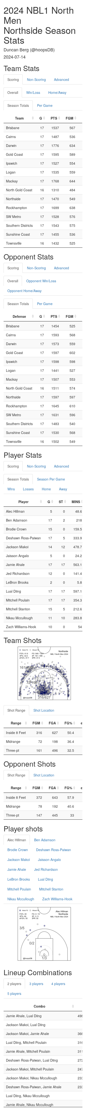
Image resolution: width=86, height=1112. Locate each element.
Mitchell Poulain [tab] (19, 889)
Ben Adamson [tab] (44, 839)
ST (61, 501)
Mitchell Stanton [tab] (51, 889)
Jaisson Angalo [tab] (49, 859)
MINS (76, 501)
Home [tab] (46, 489)
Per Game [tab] (45, 105)
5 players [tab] (14, 993)
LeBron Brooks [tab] (18, 879)
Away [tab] (63, 489)
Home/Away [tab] (57, 92)
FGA (52, 723)
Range (16, 723)
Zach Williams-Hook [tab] (57, 898)
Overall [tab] (12, 92)
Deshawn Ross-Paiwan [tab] (53, 849)
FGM (69, 118)
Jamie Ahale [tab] (16, 869)
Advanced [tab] (61, 79)
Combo (39, 1006)
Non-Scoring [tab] (36, 79)
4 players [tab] (58, 983)
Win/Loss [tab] (33, 92)
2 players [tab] (14, 983)
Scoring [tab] (13, 79)
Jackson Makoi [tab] (18, 859)
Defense (19, 316)
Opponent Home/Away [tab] (24, 290)
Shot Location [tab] (43, 710)
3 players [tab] (36, 983)
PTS (54, 118)
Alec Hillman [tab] (16, 839)
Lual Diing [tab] (45, 879)
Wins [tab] (11, 489)
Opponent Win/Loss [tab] (41, 280)
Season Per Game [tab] (51, 479)
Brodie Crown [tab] (17, 849)
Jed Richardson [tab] (46, 869)
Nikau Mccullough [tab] (20, 898)
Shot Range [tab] (16, 710)
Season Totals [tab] (18, 105)
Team (19, 118)
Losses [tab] (28, 489)
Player (23, 501)
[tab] (77, 77)
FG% (68, 723)
